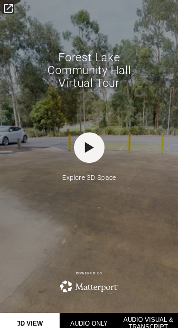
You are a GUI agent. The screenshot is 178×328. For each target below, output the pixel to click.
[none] (8, 8)
